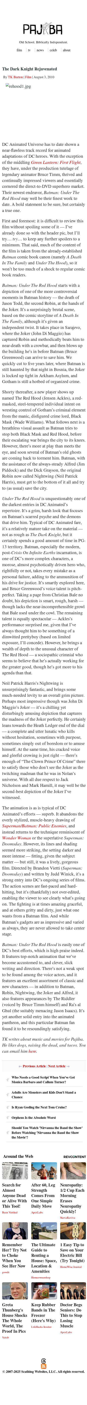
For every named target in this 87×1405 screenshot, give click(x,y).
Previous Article (34, 1066)
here (32, 1051)
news (40, 50)
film (19, 50)
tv (29, 50)
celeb (53, 50)
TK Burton (15, 77)
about (66, 50)
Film (28, 77)
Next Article (56, 1066)
